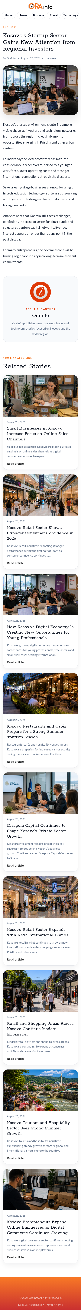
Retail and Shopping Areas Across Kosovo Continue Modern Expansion (40, 1029)
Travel (54, 15)
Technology (70, 15)
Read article (15, 463)
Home (8, 15)
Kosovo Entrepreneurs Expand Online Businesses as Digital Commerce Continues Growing (37, 1227)
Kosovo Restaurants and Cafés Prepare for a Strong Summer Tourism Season (36, 732)
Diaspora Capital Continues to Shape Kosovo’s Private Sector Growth (36, 831)
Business (38, 15)
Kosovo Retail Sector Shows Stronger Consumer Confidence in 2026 (40, 533)
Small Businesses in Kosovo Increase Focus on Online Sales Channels (37, 434)
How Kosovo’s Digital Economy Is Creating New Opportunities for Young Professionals (40, 632)
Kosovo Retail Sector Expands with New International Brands (37, 932)
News (23, 15)
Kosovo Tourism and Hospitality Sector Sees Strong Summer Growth (38, 1128)
